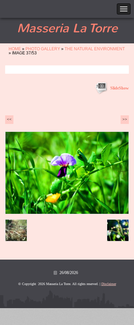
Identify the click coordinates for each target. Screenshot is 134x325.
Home (15, 48)
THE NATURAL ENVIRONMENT (95, 48)
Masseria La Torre (67, 28)
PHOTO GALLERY (42, 48)
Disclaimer (108, 284)
